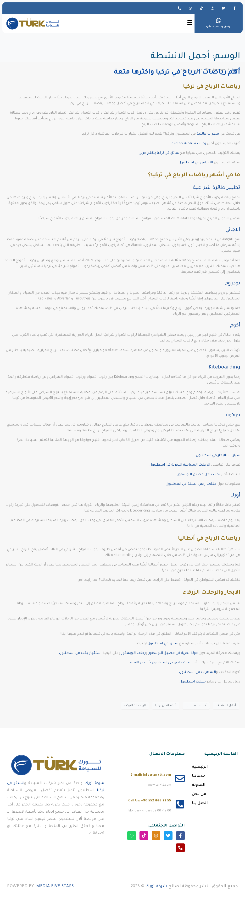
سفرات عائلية (208, 134)
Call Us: (149, 801)
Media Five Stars (55, 886)
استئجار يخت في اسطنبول (80, 653)
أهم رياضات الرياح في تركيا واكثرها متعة (177, 72)
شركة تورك (94, 783)
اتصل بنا (200, 803)
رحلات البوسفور (133, 653)
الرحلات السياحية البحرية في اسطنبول (180, 465)
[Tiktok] (201, 8)
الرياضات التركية (135, 705)
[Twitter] (223, 8)
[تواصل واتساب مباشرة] (219, 20)
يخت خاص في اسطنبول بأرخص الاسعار (158, 663)
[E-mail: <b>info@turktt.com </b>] (180, 778)
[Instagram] (212, 8)
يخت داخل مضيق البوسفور (199, 475)
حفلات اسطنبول (192, 682)
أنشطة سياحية (196, 705)
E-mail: (150, 775)
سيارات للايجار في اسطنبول (218, 456)
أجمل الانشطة (226, 705)
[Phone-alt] (179, 8)
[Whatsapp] (190, 8)
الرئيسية (200, 767)
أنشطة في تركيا (165, 705)
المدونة (198, 785)
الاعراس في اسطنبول (195, 163)
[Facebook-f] (234, 8)
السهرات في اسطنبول (197, 672)
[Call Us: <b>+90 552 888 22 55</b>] (180, 804)
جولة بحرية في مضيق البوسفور (173, 653)
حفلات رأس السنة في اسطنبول (191, 484)
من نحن (199, 794)
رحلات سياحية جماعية (189, 144)
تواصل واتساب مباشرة (218, 27)
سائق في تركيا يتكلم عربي (159, 153)
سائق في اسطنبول (163, 644)
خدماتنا (198, 776)
